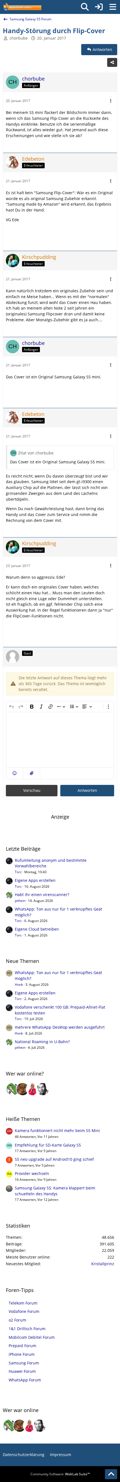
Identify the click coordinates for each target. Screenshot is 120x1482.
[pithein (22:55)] (12, 1089)
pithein (20, 900)
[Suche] (84, 7)
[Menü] (112, 7)
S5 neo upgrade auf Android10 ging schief (54, 1159)
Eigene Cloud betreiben (37, 929)
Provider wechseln (32, 1173)
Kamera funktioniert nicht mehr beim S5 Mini (57, 1130)
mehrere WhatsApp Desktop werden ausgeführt (60, 1027)
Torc (18, 872)
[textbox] (60, 740)
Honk (19, 984)
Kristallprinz (102, 1263)
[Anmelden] (98, 7)
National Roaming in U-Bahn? (42, 1041)
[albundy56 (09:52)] (42, 1089)
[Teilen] (112, 62)
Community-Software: (60, 1474)
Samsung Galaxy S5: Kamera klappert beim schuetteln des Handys (55, 1190)
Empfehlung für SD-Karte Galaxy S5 (48, 1145)
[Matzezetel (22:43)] (22, 1089)
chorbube (18, 38)
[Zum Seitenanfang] (111, 1474)
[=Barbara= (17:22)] (32, 1089)
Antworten (87, 790)
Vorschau (31, 790)
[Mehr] (111, 101)
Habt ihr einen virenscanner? (42, 894)
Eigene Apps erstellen (35, 880)
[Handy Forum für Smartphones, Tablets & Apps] (22, 7)
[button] (14, 773)
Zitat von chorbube (36, 453)
